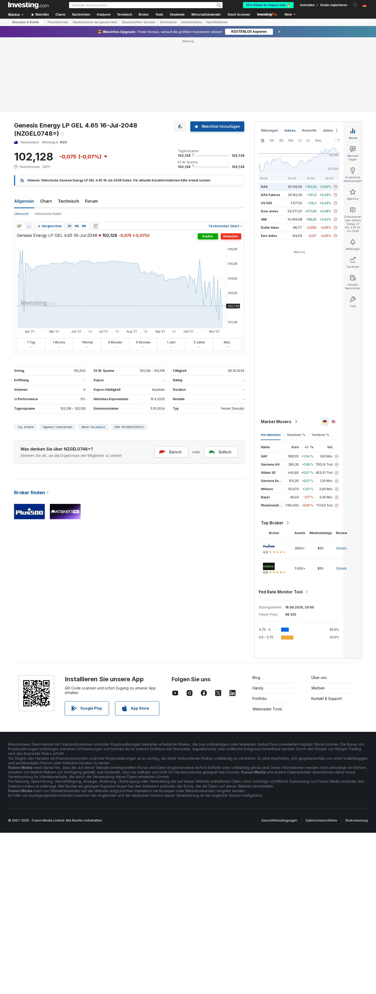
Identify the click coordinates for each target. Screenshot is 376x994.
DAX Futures (270, 195)
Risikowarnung (357, 820)
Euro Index (269, 236)
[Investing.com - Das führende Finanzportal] (28, 5)
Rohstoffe (309, 130)
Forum (91, 201)
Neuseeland (98, 427)
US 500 (266, 203)
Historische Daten (48, 214)
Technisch (68, 201)
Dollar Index (270, 227)
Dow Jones (269, 211)
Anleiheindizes (191, 22)
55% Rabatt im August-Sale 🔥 (268, 5)
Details (341, 548)
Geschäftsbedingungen (279, 820)
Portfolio (259, 698)
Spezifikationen (217, 22)
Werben (318, 688)
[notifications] (355, 4)
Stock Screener (239, 14)
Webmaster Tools (267, 709)
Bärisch (175, 452)
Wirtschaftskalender (206, 14)
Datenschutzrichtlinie (321, 820)
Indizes (289, 130)
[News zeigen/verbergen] (95, 226)
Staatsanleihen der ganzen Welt (95, 22)
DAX (264, 187)
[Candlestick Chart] (19, 226)
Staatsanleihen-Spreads (138, 22)
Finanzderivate (58, 22)
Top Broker (272, 522)
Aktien (328, 130)
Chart (46, 201)
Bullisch (225, 452)
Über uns (319, 677)
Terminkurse (168, 22)
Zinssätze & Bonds (25, 22)
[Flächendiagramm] (29, 226)
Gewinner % (296, 435)
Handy (257, 688)
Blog (256, 677)
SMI (264, 219)
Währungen (269, 130)
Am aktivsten (271, 435)
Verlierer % (320, 435)
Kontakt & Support (326, 698)
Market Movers (276, 421)
